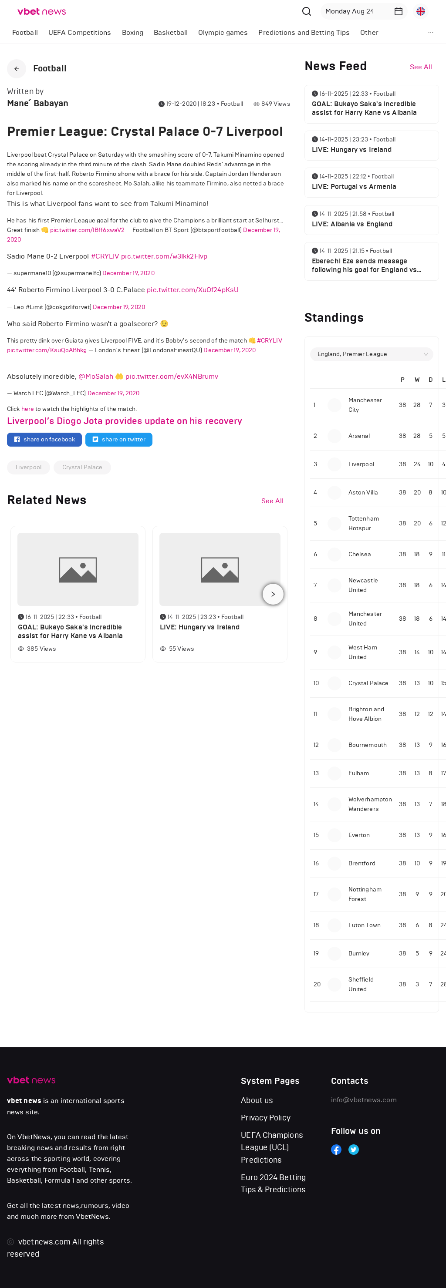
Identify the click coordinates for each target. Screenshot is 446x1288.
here (27, 409)
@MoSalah (95, 376)
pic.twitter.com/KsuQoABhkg (47, 350)
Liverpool (28, 467)
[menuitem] (25, 33)
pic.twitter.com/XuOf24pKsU (193, 290)
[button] (398, 11)
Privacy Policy (265, 1118)
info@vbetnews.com (364, 1100)
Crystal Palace (82, 467)
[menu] (205, 32)
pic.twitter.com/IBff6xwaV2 (87, 230)
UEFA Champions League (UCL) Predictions (272, 1147)
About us (257, 1100)
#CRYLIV (105, 256)
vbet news (24, 1100)
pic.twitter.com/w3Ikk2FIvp (164, 256)
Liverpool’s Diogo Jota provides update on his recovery (124, 421)
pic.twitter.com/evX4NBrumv (171, 376)
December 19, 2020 (128, 273)
